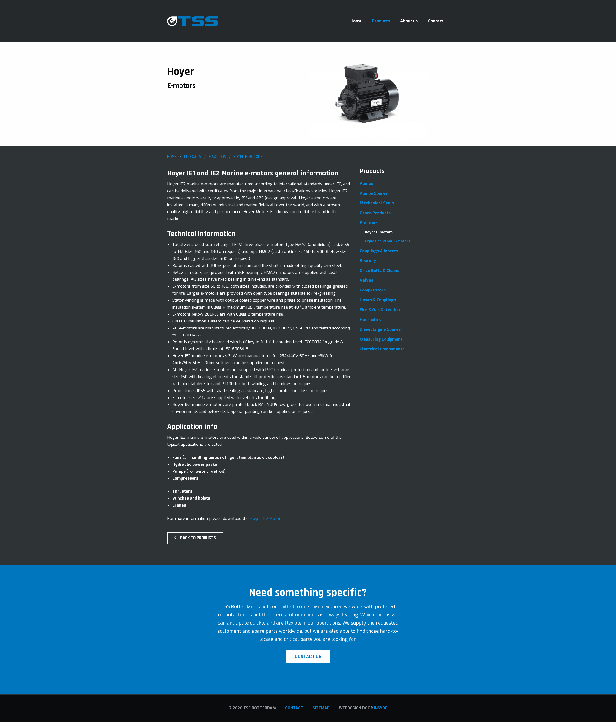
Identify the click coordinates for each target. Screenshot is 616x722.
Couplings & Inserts (379, 251)
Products (381, 21)
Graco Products (375, 213)
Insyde (380, 707)
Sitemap (321, 707)
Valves (366, 280)
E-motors (369, 223)
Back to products (198, 538)
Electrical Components (382, 349)
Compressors (373, 290)
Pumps (366, 183)
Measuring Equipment (381, 339)
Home (356, 21)
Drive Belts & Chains (379, 270)
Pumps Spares (374, 193)
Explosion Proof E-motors (387, 241)
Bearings (368, 261)
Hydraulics (370, 319)
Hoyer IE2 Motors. (266, 518)
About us (409, 21)
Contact (436, 21)
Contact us (308, 656)
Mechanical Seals (377, 203)
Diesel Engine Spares (380, 329)
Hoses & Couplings (378, 300)
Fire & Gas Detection (380, 310)
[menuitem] (356, 21)
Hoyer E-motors (379, 232)
